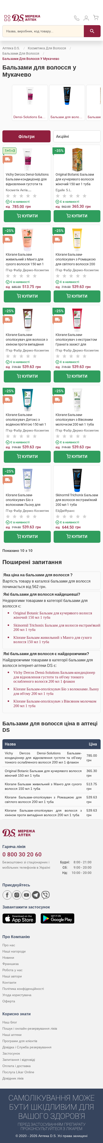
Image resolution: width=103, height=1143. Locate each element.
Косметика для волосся (47, 48)
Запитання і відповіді (18, 1060)
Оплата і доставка (16, 1066)
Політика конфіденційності (23, 989)
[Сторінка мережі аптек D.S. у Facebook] (7, 895)
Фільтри (26, 136)
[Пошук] (92, 31)
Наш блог (9, 1022)
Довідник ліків (12, 1078)
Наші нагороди (14, 951)
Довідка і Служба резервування (27, 1047)
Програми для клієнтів (19, 1041)
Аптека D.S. (11, 48)
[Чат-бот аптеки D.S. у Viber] (45, 895)
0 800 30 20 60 (22, 854)
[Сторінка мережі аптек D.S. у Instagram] (17, 895)
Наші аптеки (12, 1035)
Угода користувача (16, 995)
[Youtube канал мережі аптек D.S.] (26, 895)
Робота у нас (12, 970)
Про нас (8, 945)
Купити (29, 216)
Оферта (8, 1001)
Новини (8, 957)
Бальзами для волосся (20, 53)
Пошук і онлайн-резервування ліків (29, 1028)
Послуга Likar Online (18, 1072)
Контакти (9, 982)
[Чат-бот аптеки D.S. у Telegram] (36, 895)
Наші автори (12, 976)
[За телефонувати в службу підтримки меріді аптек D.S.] (77, 20)
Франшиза (10, 964)
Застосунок (11, 1053)
